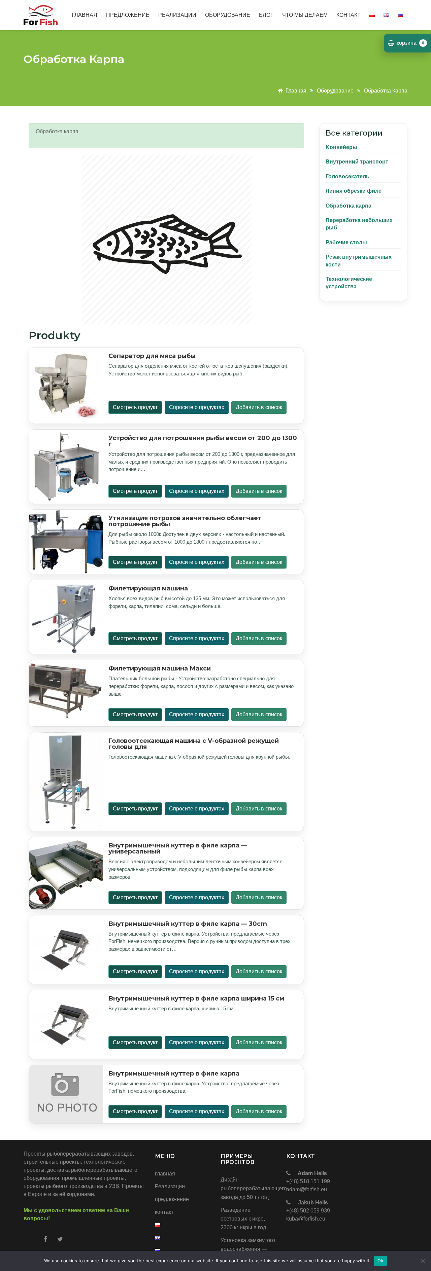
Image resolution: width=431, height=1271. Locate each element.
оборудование (227, 15)
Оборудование (335, 91)
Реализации (177, 15)
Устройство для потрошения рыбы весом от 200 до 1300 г (202, 441)
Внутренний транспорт (357, 162)
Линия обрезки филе (354, 191)
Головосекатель (347, 176)
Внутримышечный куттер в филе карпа (173, 1073)
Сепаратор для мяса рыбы (152, 356)
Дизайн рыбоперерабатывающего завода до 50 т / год (248, 1188)
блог (266, 15)
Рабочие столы (346, 242)
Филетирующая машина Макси (159, 668)
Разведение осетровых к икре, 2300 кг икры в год (243, 1218)
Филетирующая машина (148, 588)
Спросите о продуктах (196, 407)
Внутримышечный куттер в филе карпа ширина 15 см (196, 998)
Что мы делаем (305, 15)
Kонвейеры (341, 147)
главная (84, 15)
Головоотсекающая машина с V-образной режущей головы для (193, 744)
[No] (422, 1261)
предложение (128, 15)
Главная (297, 91)
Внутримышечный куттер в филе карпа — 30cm (187, 924)
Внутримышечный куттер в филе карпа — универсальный (177, 848)
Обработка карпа (385, 91)
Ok (380, 1260)
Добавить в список (259, 407)
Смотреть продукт (135, 407)
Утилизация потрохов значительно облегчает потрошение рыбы (185, 521)
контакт (348, 15)
